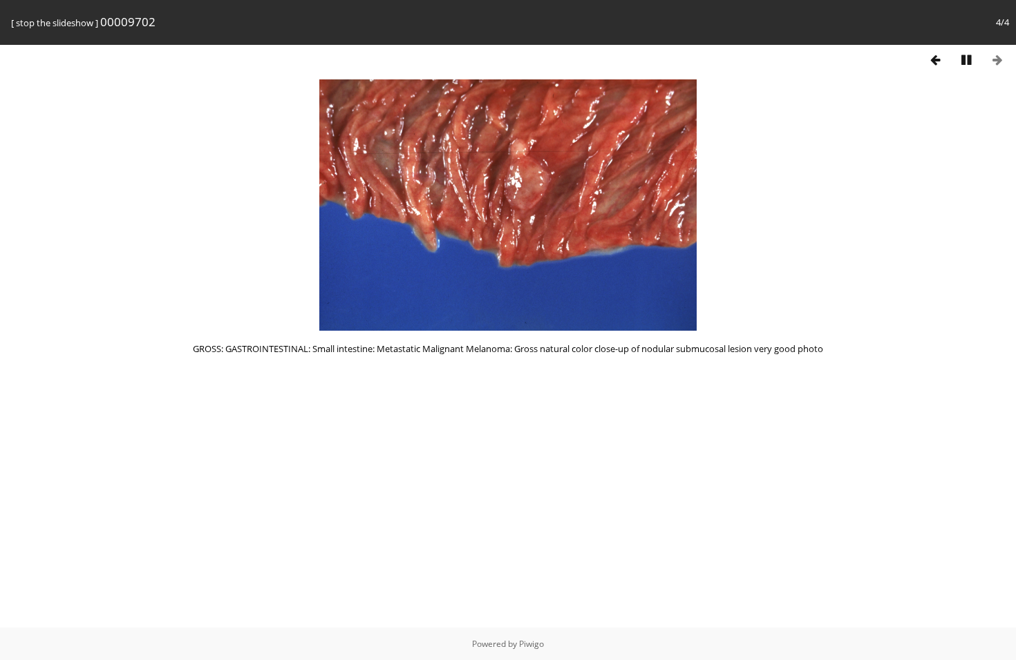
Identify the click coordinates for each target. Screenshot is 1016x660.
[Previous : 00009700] (935, 60)
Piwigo (531, 644)
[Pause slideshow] (966, 60)
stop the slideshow (54, 23)
